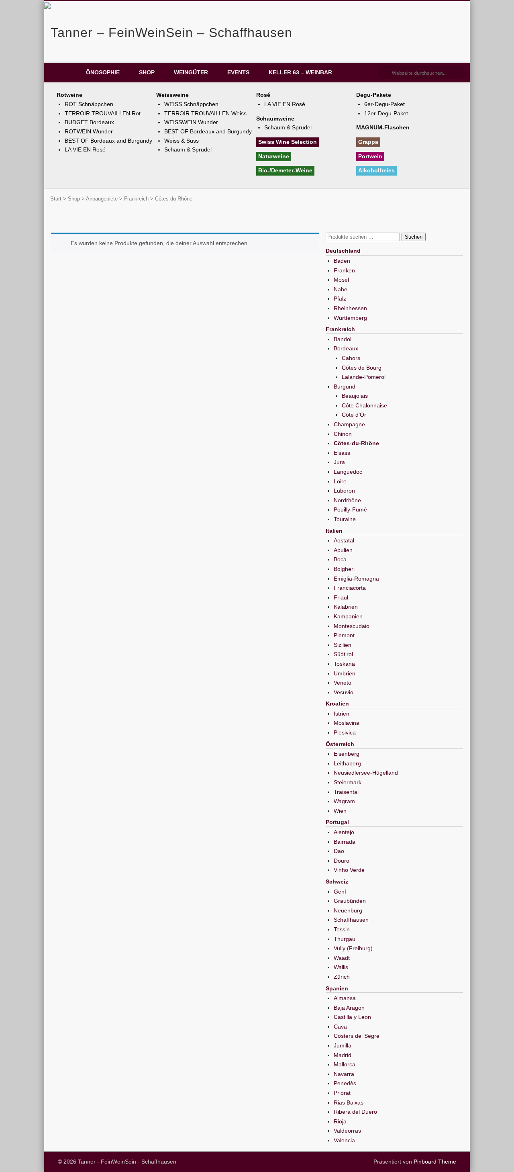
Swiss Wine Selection (287, 142)
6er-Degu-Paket (384, 104)
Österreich (340, 744)
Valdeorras (347, 1130)
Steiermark (347, 782)
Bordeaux (346, 348)
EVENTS (238, 72)
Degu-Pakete (373, 95)
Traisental (346, 792)
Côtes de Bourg (361, 367)
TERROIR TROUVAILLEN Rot (103, 113)
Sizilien (342, 645)
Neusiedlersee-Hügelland (366, 772)
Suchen (413, 237)
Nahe (340, 289)
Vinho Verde (349, 870)
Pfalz (340, 298)
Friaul (341, 597)
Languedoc (348, 471)
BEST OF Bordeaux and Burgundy (108, 140)
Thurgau (344, 939)
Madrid (342, 1055)
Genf (340, 891)
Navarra (344, 1074)
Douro (341, 860)
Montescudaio (351, 626)
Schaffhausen (351, 919)
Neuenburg (348, 910)
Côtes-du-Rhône (356, 443)
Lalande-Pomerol (364, 377)
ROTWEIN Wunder (89, 131)
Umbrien (344, 673)
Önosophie (103, 72)
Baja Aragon (349, 1007)
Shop (147, 72)
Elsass (342, 453)
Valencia (344, 1140)
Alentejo (344, 832)
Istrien (341, 713)
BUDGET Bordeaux (89, 122)
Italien (334, 531)
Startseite (64, 73)
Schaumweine (275, 118)
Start (55, 199)
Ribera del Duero (355, 1112)
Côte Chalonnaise (364, 405)
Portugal (337, 822)
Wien (340, 811)
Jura (339, 462)
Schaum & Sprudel (188, 149)
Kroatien (337, 703)
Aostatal (344, 540)
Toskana (344, 664)
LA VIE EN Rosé (85, 149)
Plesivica (345, 732)
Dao (339, 851)
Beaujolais (355, 396)
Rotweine (69, 95)
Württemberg (350, 318)
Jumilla (342, 1045)
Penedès (345, 1083)
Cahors (351, 358)
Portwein (370, 156)
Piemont (344, 635)
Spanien (337, 988)
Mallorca (344, 1064)
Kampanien (348, 616)
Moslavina (346, 723)
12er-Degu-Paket (386, 113)
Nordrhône (347, 500)
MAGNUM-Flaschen (383, 127)
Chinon (343, 434)
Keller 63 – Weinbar (300, 72)
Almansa (345, 998)
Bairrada (344, 842)
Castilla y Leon (352, 1017)
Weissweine (172, 95)
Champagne (349, 424)
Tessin (342, 929)
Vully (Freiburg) (353, 948)
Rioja (340, 1121)
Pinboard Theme (435, 1161)
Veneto (342, 682)
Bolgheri (344, 569)
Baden (342, 261)
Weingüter (191, 72)
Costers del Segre (356, 1036)
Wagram (344, 801)
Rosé (263, 95)
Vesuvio (343, 692)
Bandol (342, 339)
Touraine (345, 519)
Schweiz (337, 881)
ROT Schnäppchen (89, 104)
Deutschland (343, 250)
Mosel (341, 279)
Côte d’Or (354, 414)
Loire (340, 481)
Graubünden (350, 901)
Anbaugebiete (102, 199)
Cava (340, 1026)
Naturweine (273, 156)
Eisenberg (346, 754)
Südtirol (343, 654)
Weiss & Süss (181, 140)
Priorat (342, 1093)
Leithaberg (347, 763)
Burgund (344, 386)
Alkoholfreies (376, 170)
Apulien (343, 550)
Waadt (342, 958)
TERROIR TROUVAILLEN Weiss (205, 113)
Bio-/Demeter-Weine (285, 170)
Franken (344, 270)
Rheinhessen (350, 308)
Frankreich (136, 199)
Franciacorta (350, 588)
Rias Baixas (348, 1102)
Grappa (368, 142)
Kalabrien (346, 606)
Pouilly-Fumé (350, 509)
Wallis (341, 967)
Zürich (342, 977)
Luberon (344, 490)
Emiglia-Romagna (356, 578)
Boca (340, 559)
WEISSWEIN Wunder (191, 122)
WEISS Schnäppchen (191, 104)
